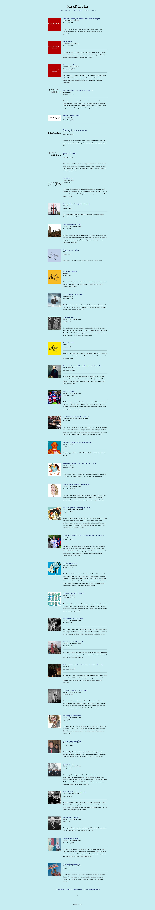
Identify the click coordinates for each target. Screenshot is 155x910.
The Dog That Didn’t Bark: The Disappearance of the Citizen (84, 535)
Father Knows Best (69, 65)
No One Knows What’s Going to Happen (77, 442)
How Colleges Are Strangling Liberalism (77, 508)
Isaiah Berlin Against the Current (74, 792)
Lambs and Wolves (70, 271)
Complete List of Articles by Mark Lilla (77, 889)
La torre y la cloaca (69, 153)
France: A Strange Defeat (72, 741)
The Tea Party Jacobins (71, 864)
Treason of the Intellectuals (72, 294)
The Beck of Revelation (71, 838)
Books (61, 10)
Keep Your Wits (68, 391)
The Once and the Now (71, 250)
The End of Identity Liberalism (73, 593)
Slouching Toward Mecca (72, 716)
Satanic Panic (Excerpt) (71, 115)
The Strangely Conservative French (75, 690)
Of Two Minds (68, 178)
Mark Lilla (77, 7)
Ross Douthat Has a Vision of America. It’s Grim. (80, 463)
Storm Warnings (68, 42)
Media (75, 10)
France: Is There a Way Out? (73, 642)
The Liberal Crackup (70, 563)
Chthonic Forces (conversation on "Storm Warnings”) (81, 19)
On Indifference (68, 343)
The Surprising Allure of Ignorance (75, 130)
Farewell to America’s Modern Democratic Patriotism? (81, 366)
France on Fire (68, 764)
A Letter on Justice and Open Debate (76, 417)
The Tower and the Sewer (72, 224)
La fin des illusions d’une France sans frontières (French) (83, 665)
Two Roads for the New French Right (76, 484)
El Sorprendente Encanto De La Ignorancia (78, 90)
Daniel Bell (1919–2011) (71, 817)
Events (87, 10)
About (80, 10)
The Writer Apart (68, 317)
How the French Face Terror (73, 619)
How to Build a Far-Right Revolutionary (76, 204)
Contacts (93, 10)
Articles (68, 10)
